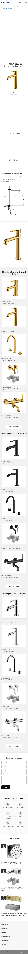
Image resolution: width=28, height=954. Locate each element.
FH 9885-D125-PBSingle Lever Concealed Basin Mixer (10, 547)
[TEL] (21, 952)
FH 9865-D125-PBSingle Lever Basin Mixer (7, 462)
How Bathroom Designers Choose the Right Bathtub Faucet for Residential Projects (13, 914)
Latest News (14, 839)
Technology (5, 940)
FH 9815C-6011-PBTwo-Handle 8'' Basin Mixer (8, 519)
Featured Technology (14, 798)
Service (3, 944)
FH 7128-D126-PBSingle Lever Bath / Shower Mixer (9, 576)
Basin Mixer (16, 6)
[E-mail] (7, 952)
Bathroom (10, 6)
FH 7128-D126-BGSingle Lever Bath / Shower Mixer (9, 416)
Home (4, 6)
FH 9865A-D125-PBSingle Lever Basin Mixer (7, 490)
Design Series (5, 936)
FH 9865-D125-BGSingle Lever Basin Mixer (7, 302)
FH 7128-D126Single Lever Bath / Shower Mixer (9, 736)
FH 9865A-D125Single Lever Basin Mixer (7, 650)
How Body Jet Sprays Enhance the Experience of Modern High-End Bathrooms (13, 863)
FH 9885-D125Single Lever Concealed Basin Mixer (10, 707)
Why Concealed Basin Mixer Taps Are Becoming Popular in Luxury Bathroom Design (12, 888)
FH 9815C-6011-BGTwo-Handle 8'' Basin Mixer (8, 359)
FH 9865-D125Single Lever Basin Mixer (7, 621)
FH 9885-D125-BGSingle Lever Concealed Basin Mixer (10, 388)
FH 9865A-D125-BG (7, 8)
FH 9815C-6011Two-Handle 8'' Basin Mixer (8, 679)
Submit (6, 787)
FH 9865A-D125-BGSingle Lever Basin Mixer (7, 330)
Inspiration (4, 924)
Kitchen (3, 932)
